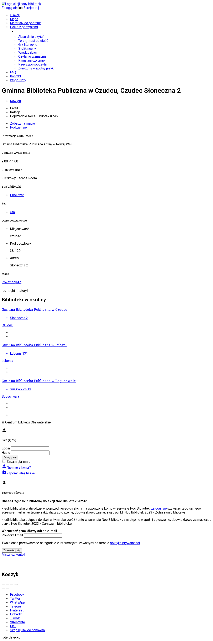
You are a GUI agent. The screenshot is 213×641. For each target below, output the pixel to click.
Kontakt (15, 76)
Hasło (6, 453)
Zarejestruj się (11, 550)
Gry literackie (27, 45)
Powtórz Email (12, 535)
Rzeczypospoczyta (32, 64)
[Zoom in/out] (15, 584)
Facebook (17, 594)
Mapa (14, 19)
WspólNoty (18, 80)
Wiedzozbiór (27, 52)
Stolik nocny (27, 49)
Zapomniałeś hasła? (19, 473)
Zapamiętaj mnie (18, 462)
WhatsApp (17, 602)
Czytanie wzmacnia (32, 56)
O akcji (15, 15)
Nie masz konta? (16, 467)
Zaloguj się (9, 8)
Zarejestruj (31, 8)
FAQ (13, 72)
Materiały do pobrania (25, 23)
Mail (13, 626)
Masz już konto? (13, 555)
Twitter (15, 598)
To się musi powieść (33, 41)
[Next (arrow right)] (7, 588)
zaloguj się (159, 508)
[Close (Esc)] (3, 584)
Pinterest (17, 610)
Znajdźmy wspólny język (36, 68)
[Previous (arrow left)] (3, 588)
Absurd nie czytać (31, 37)
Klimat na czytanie (31, 60)
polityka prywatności (125, 543)
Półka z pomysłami (24, 27)
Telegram (17, 606)
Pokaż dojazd (11, 282)
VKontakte (17, 622)
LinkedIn (16, 614)
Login (6, 448)
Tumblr (15, 618)
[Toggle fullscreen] (11, 584)
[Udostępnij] (7, 584)
